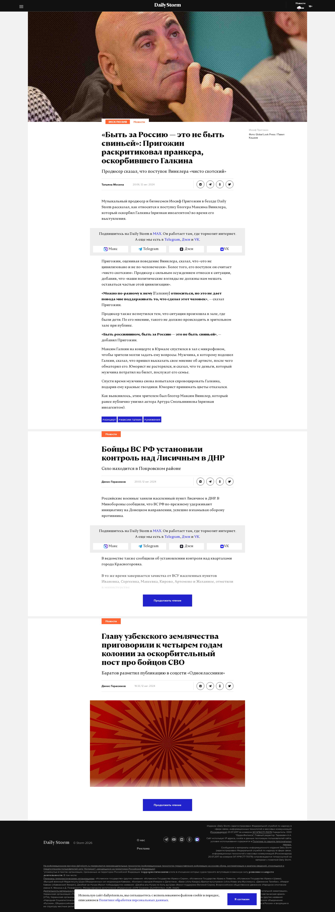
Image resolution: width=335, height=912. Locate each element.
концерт (109, 419)
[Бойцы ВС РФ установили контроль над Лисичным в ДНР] (200, 481)
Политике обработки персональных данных (133, 900)
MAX (157, 234)
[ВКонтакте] (181, 839)
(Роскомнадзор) (218, 832)
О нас (141, 840)
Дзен (186, 240)
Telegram (172, 240)
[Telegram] (166, 839)
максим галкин (130, 419)
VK (196, 240)
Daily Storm (167, 5)
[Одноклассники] (189, 839)
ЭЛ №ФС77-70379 (262, 832)
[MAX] (197, 839)
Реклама (143, 848)
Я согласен (242, 899)
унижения (152, 419)
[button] (21, 7)
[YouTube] (174, 839)
